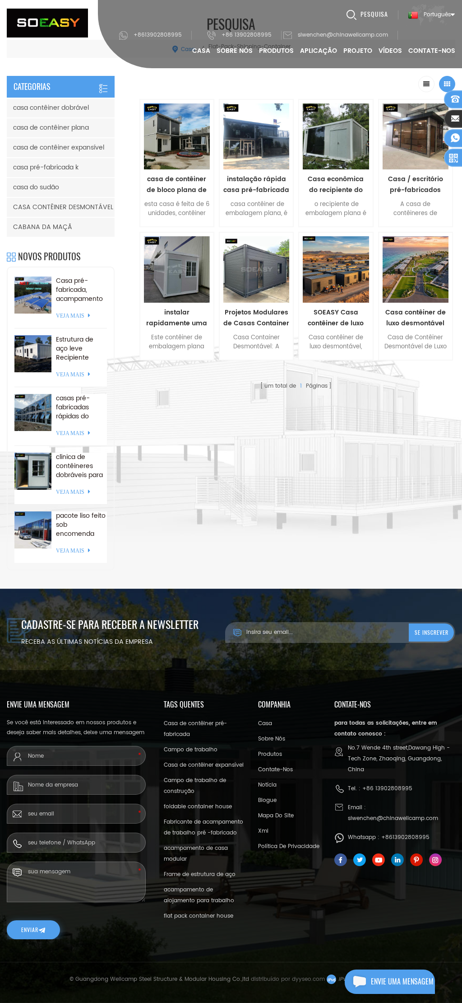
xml (263, 831)
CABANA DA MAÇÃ (42, 227)
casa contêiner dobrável (51, 108)
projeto (357, 51)
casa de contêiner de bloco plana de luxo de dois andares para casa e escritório (177, 185)
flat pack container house (198, 916)
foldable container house (198, 806)
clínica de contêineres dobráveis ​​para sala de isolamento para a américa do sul (80, 466)
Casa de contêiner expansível (204, 765)
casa (265, 723)
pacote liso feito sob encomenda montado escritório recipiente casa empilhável (81, 525)
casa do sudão (36, 187)
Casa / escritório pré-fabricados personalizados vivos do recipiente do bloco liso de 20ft (415, 185)
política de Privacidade (288, 846)
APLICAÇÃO (318, 51)
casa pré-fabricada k (46, 167)
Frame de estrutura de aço (200, 874)
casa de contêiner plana (51, 127)
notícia (267, 785)
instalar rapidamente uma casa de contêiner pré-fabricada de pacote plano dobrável (176, 318)
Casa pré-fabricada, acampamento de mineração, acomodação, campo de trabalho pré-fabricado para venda (79, 290)
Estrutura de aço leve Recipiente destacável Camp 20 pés (77, 348)
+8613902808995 (158, 35)
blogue (267, 800)
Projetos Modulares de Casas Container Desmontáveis (256, 318)
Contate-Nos (431, 51)
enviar (29, 929)
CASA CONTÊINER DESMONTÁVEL (63, 207)
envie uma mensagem (402, 981)
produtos (270, 754)
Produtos (276, 51)
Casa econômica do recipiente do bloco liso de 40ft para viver (336, 185)
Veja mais (176, 366)
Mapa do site (276, 815)
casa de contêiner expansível (58, 147)
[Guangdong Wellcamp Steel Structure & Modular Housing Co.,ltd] (47, 23)
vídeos (390, 51)
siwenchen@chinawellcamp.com (343, 35)
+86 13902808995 (247, 35)
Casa (201, 51)
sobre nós (235, 51)
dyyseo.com (308, 979)
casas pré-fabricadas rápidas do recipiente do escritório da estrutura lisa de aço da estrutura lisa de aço (81, 407)
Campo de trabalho (190, 749)
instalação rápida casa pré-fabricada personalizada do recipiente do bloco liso (256, 185)
